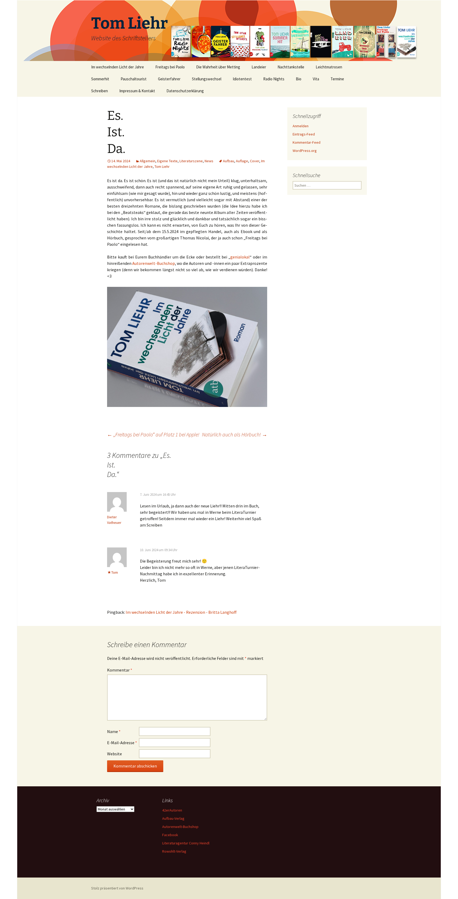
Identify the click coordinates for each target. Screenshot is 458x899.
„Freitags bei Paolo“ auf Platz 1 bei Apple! (153, 434)
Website (114, 753)
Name (114, 731)
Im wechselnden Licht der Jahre (117, 66)
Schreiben (99, 90)
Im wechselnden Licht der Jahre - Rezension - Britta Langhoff (181, 612)
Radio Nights (273, 78)
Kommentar (119, 670)
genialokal (240, 257)
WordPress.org (305, 150)
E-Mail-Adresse (122, 742)
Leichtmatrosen (329, 66)
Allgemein (147, 161)
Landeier (259, 66)
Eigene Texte (167, 161)
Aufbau (228, 161)
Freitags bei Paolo (170, 66)
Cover (254, 161)
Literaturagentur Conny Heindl (185, 843)
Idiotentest (242, 78)
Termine (337, 78)
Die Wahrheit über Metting (218, 66)
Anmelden (301, 126)
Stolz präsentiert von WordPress (117, 888)
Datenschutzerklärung (185, 90)
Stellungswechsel (206, 78)
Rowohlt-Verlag (174, 851)
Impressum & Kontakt (137, 90)
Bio (298, 78)
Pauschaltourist (134, 78)
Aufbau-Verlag (173, 818)
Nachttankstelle (291, 66)
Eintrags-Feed (304, 134)
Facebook (170, 834)
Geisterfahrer (169, 78)
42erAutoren (172, 810)
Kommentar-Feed (306, 142)
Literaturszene (191, 161)
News (209, 161)
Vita (316, 78)
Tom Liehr (162, 166)
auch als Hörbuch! (234, 434)
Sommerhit (100, 78)
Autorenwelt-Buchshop (153, 263)
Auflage (242, 161)
